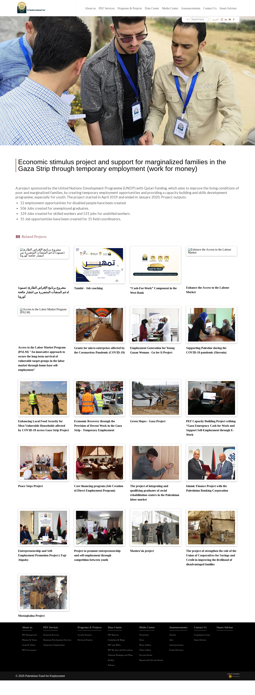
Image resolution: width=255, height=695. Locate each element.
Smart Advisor (228, 8)
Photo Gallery (145, 645)
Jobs (171, 640)
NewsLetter (144, 635)
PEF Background (29, 635)
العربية (215, 19)
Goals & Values (28, 645)
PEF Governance (29, 650)
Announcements (190, 8)
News (141, 640)
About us (90, 8)
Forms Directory (176, 650)
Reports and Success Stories (151, 660)
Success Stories (145, 655)
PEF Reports (113, 635)
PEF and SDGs (114, 645)
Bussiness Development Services (57, 640)
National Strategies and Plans (120, 655)
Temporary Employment (54, 645)
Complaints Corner (202, 635)
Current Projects (84, 635)
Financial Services (51, 635)
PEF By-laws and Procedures (120, 650)
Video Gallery (145, 650)
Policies (111, 665)
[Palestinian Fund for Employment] (31, 8)
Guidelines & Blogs (116, 640)
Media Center (170, 8)
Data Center (152, 8)
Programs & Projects (130, 8)
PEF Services (107, 8)
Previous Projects (85, 640)
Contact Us (210, 8)
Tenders (172, 635)
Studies (111, 660)
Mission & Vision (29, 640)
